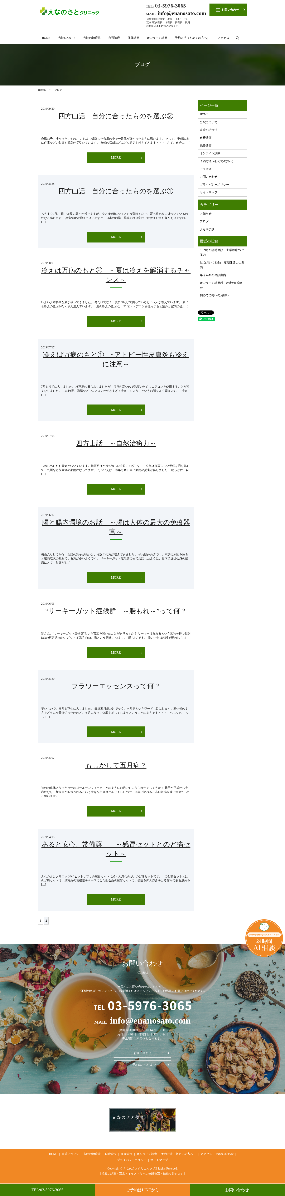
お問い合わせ (237, 1190)
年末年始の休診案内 (213, 275)
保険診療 (133, 37)
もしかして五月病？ (115, 765)
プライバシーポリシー (214, 184)
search (239, 37)
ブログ (204, 221)
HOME (46, 37)
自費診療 (114, 37)
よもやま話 (207, 229)
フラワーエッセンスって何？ (116, 686)
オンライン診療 (157, 37)
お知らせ (206, 213)
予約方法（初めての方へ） (192, 37)
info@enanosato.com (182, 13)
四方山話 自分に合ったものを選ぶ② (115, 116)
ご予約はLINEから (142, 1190)
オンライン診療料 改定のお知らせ (222, 285)
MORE (116, 157)
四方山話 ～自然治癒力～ (116, 443)
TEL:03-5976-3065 (47, 1190)
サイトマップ (208, 192)
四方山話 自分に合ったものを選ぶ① (115, 191)
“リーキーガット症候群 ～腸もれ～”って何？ (116, 611)
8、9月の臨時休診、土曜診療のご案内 (222, 252)
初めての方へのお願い (214, 295)
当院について (67, 37)
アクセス (223, 37)
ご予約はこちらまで (142, 1064)
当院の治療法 (92, 37)
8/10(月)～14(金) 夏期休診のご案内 (222, 265)
